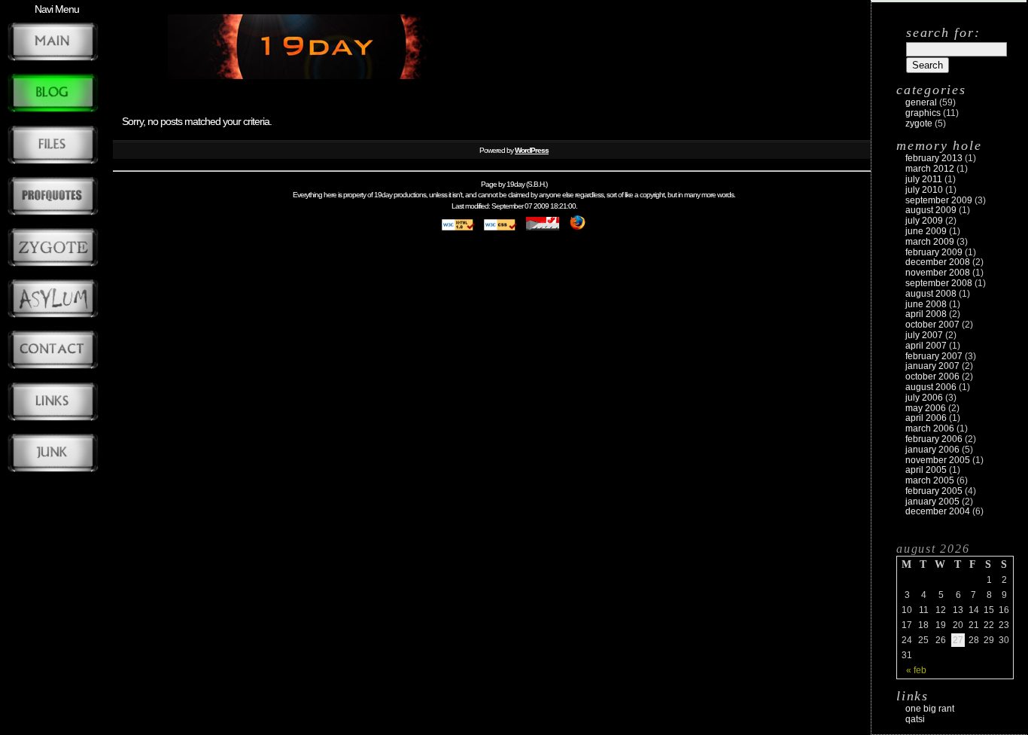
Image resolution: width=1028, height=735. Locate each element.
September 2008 (938, 283)
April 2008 (926, 314)
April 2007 (926, 345)
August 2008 (931, 293)
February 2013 (934, 158)
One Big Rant (929, 708)
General (921, 102)
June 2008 (926, 304)
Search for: (943, 32)
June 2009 (926, 231)
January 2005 (932, 501)
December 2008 (937, 262)
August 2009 (931, 210)
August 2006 (931, 387)
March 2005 (929, 480)
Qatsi (915, 719)
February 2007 (934, 356)
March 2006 (929, 428)
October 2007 (932, 324)
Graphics (923, 113)
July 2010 (924, 190)
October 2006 (932, 376)
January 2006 (932, 449)
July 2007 (924, 335)
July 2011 (923, 179)
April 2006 (926, 418)
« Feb (916, 670)
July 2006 (924, 397)
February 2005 (934, 491)
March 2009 (929, 241)
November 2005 (937, 460)
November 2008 (937, 272)
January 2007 (932, 366)
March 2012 (929, 168)
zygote (918, 123)
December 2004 (937, 511)
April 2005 (926, 470)
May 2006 (925, 408)
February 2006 (934, 439)
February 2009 (934, 252)
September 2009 (938, 200)
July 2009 (924, 220)
